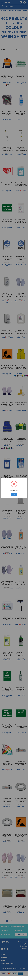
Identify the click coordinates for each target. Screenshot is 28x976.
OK (14, 494)
